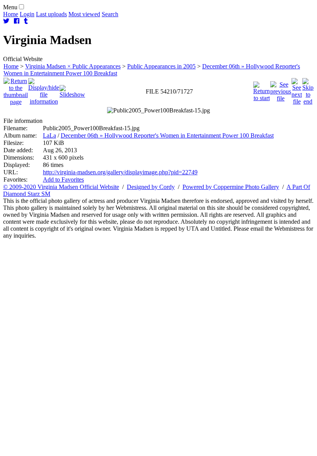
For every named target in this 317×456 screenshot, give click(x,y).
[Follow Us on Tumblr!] (26, 21)
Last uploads (51, 14)
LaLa (49, 135)
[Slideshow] (72, 89)
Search (110, 14)
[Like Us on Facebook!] (16, 21)
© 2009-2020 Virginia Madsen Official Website (61, 187)
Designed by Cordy (151, 187)
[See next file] (296, 89)
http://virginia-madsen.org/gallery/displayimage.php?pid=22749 (120, 172)
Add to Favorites (63, 179)
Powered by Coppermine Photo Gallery (230, 187)
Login (27, 14)
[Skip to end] (308, 89)
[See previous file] (280, 89)
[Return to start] (261, 89)
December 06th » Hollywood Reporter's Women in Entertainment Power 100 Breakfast (167, 135)
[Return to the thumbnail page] (15, 89)
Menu (10, 7)
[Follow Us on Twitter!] (6, 21)
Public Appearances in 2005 (161, 66)
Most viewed (84, 14)
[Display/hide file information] (43, 89)
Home (10, 14)
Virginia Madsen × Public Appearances (73, 66)
